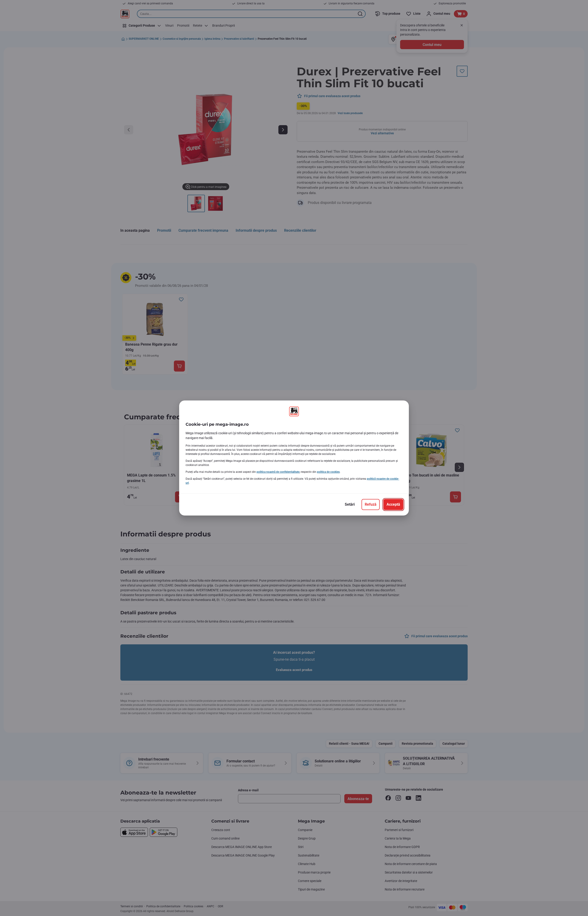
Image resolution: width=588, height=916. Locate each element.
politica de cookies (328, 472)
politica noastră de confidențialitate (278, 472)
